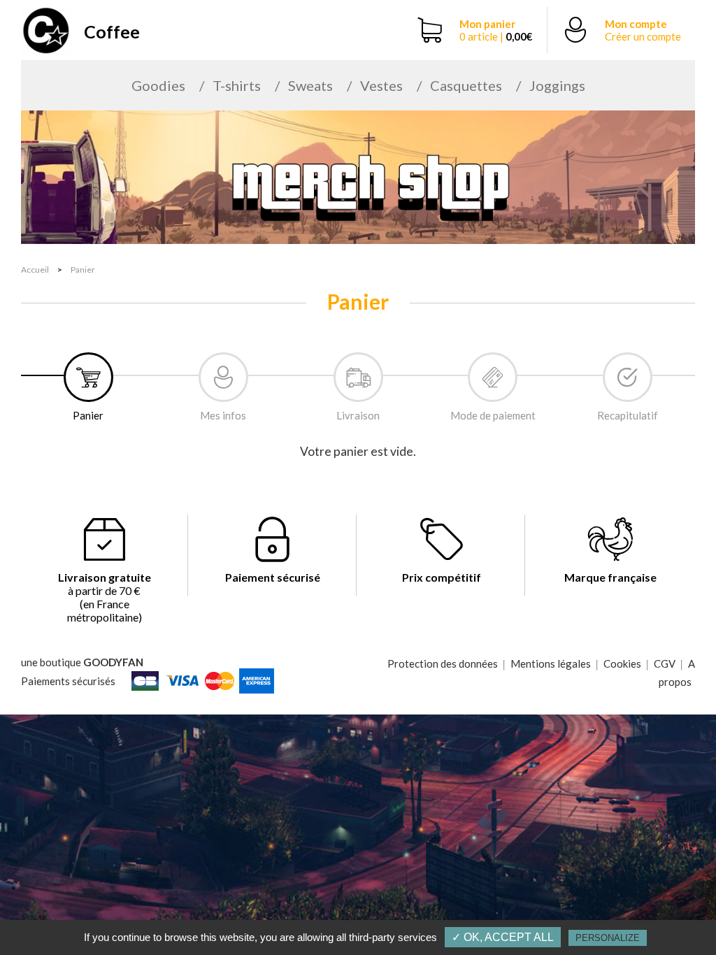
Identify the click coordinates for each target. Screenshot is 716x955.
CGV (664, 663)
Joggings (557, 85)
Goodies (158, 85)
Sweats (310, 85)
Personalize (607, 938)
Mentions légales (550, 663)
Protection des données (442, 663)
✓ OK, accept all (503, 937)
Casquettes (466, 85)
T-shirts (237, 85)
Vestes (381, 85)
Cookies (622, 663)
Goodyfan (113, 662)
